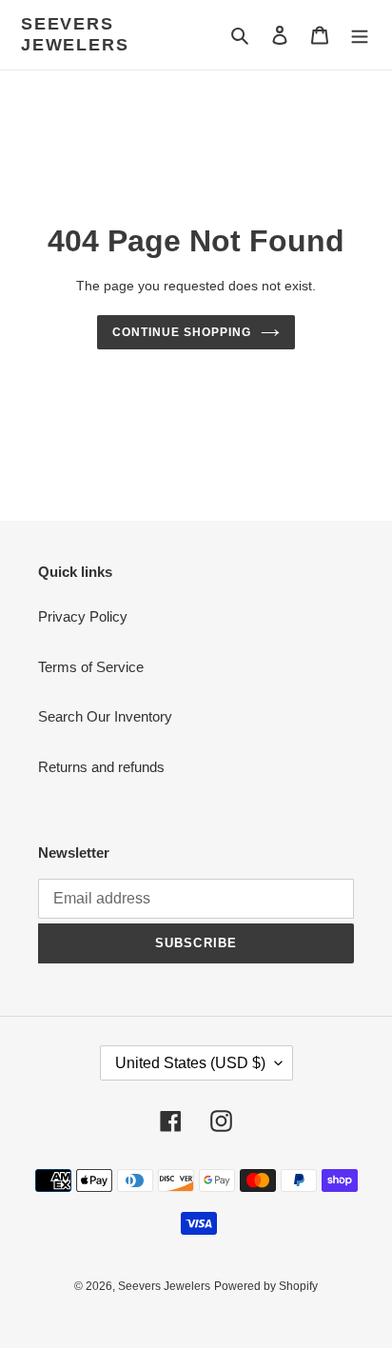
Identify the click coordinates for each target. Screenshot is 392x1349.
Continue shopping (181, 332)
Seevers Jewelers (74, 34)
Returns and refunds (101, 767)
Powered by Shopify (266, 1286)
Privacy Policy (82, 616)
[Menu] (360, 34)
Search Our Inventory (105, 716)
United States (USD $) (190, 1063)
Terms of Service (91, 667)
